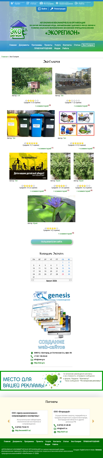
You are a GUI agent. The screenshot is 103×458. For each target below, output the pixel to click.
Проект (17, 4)
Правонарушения (66, 4)
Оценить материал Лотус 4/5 (55, 228)
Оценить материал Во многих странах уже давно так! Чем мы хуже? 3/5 (32, 143)
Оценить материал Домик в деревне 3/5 (33, 101)
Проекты (48, 45)
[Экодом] (60, 179)
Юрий (58, 181)
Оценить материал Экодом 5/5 (66, 186)
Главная (13, 45)
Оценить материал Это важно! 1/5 (73, 143)
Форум (57, 48)
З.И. (18, 96)
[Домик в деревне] (32, 94)
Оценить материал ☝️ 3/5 (29, 186)
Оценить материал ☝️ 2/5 (27, 186)
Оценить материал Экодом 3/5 (61, 186)
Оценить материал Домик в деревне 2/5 (31, 101)
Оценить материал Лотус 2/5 (50, 228)
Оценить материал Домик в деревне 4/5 (35, 101)
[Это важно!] (77, 136)
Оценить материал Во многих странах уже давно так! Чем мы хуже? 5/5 (37, 143)
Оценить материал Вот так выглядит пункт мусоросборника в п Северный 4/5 (77, 101)
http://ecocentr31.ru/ (23, 430)
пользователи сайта (51, 242)
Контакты (67, 45)
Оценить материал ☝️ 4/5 (32, 186)
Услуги (58, 45)
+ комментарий (43, 106)
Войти (44, 9)
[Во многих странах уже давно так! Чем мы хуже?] (31, 136)
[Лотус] (51, 221)
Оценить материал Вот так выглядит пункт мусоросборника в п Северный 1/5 (70, 101)
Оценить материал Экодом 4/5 (64, 186)
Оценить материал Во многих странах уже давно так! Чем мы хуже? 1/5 (27, 143)
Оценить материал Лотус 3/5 (53, 228)
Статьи (77, 45)
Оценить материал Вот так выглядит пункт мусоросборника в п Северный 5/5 (79, 101)
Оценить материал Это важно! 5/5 (82, 143)
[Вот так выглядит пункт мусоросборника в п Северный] (73, 94)
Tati (62, 96)
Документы (24, 45)
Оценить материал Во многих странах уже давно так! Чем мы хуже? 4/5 (34, 143)
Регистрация (59, 9)
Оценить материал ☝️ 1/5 (25, 186)
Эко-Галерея (88, 45)
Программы (37, 45)
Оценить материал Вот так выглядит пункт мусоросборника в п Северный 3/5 (74, 101)
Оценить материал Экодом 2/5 (59, 186)
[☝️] (28, 179)
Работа (81, 4)
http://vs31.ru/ (62, 432)
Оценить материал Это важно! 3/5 (78, 143)
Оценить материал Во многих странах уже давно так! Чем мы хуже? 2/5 (30, 143)
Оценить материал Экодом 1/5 (57, 186)
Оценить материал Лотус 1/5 (48, 228)
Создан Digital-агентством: (87, 450)
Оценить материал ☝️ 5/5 (34, 186)
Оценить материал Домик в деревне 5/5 (38, 101)
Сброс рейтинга (26, 101)
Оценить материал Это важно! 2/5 (76, 143)
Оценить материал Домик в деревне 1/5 (28, 101)
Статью (33, 4)
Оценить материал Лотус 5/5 (57, 228)
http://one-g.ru (39, 363)
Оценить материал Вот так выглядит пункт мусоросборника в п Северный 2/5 (72, 101)
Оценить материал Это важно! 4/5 (80, 143)
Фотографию (49, 4)
